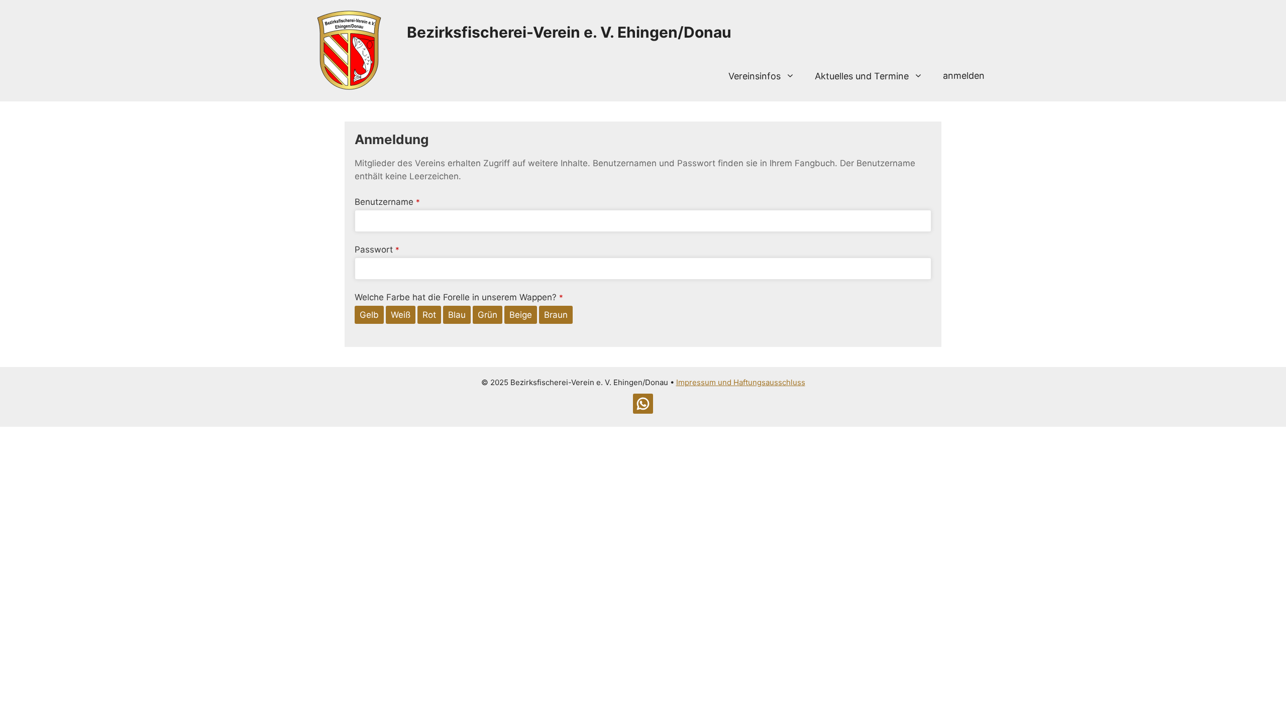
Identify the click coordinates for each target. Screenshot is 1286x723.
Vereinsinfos (754, 76)
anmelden (964, 75)
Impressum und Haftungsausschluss (740, 382)
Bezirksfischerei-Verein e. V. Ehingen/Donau (569, 32)
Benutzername (387, 202)
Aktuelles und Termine (862, 76)
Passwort (377, 250)
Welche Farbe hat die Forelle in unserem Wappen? (459, 297)
